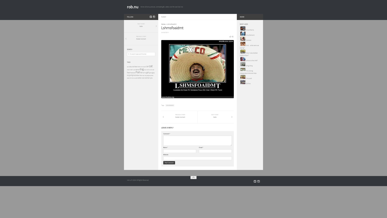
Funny (163, 17)
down (145, 69)
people (148, 75)
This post (249, 78)
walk (136, 78)
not (145, 75)
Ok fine (248, 83)
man (143, 75)
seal (128, 78)
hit (128, 75)
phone (151, 75)
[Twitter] (151, 17)
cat (151, 66)
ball (133, 67)
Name (165, 147)
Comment (166, 134)
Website (165, 155)
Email (201, 147)
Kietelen (248, 40)
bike (139, 66)
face (128, 73)
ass (128, 66)
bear (136, 67)
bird (141, 66)
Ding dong (249, 66)
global (150, 72)
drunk (151, 69)
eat (153, 69)
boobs (144, 66)
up (134, 78)
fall (141, 73)
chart (128, 69)
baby (130, 67)
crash (131, 69)
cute (134, 69)
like (141, 75)
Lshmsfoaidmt (170, 105)
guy (153, 73)
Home (163, 24)
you (151, 78)
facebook (132, 72)
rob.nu (132, 6)
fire (145, 72)
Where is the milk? (252, 60)
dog (141, 69)
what (143, 78)
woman (147, 78)
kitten (137, 75)
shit (130, 78)
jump (131, 75)
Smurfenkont (250, 35)
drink (148, 69)
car (147, 66)
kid (135, 75)
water (139, 78)
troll (132, 78)
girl (147, 72)
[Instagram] (154, 17)
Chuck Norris (250, 30)
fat (143, 72)
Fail (138, 72)
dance (137, 70)
